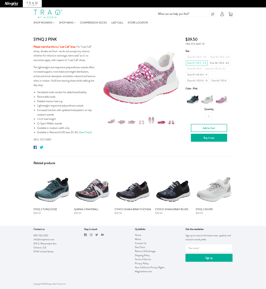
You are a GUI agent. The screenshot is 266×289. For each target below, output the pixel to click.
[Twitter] (41, 147)
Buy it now (209, 138)
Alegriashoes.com (143, 271)
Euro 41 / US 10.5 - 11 (197, 74)
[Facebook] (35, 147)
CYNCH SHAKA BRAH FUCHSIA (133, 209)
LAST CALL (117, 22)
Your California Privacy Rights (149, 267)
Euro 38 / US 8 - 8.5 (219, 63)
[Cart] (231, 14)
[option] (141, 73)
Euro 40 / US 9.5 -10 (215, 68)
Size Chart (140, 247)
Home (138, 235)
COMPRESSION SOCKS (93, 22)
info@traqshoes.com (43, 239)
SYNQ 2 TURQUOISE (45, 209)
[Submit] (212, 14)
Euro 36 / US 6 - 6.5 (219, 57)
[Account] (222, 15)
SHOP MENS (66, 22)
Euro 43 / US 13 (219, 80)
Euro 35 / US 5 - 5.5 (196, 57)
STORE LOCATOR (138, 22)
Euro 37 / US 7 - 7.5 (196, 63)
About (138, 239)
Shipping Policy (142, 255)
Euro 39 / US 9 (194, 68)
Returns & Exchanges (145, 251)
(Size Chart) (85, 132)
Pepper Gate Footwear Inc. (56, 284)
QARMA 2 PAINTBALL (86, 209)
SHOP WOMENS (43, 22)
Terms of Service (143, 259)
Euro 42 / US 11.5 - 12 (197, 80)
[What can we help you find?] (187, 14)
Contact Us (140, 243)
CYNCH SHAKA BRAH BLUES (171, 209)
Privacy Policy (142, 263)
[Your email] (209, 248)
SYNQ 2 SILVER (204, 209)
